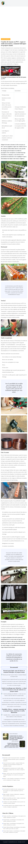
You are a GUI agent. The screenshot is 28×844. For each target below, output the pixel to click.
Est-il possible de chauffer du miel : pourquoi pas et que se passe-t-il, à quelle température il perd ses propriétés (13, 791)
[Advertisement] (14, 21)
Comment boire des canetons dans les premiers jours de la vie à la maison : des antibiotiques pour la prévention (16, 737)
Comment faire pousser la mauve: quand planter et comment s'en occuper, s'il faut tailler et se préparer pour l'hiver (11, 745)
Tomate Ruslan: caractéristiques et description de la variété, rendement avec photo (13, 820)
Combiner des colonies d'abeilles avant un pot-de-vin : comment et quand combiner (14, 802)
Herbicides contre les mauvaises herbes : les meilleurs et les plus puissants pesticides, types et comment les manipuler (14, 759)
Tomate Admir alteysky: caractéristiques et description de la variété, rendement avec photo (14, 831)
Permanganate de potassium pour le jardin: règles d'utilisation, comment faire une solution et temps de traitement (13, 770)
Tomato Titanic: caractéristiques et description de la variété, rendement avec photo (13, 824)
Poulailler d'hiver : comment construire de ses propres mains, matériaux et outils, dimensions (14, 711)
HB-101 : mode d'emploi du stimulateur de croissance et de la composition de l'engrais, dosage (14, 779)
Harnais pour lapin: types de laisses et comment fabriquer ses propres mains (14, 671)
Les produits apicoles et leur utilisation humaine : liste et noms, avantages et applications (14, 806)
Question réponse (6, 39)
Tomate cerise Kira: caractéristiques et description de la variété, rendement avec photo (14, 817)
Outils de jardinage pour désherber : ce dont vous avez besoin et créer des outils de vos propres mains (14, 689)
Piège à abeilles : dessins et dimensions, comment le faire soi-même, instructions (13, 795)
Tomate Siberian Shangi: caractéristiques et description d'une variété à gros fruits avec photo (14, 828)
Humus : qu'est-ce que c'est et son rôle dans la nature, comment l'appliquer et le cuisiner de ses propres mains (14, 775)
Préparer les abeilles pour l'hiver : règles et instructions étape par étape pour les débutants (14, 799)
